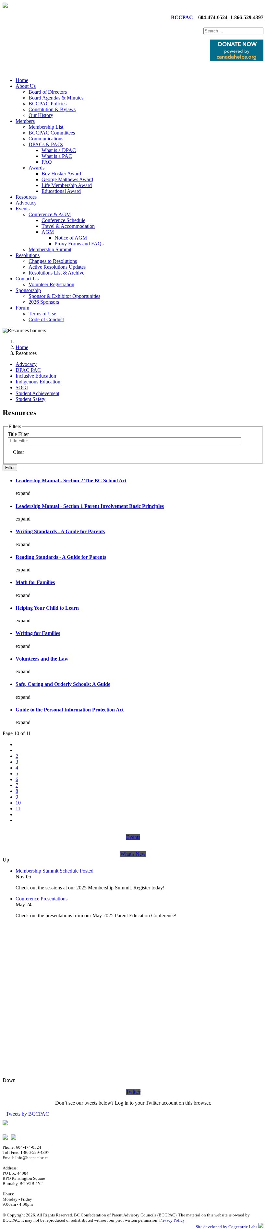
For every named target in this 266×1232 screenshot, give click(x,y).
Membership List (46, 127)
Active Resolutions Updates (57, 267)
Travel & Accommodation (68, 226)
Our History (41, 115)
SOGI (22, 387)
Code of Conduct (46, 319)
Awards (36, 167)
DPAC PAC (28, 370)
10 (18, 802)
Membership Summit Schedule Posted (54, 871)
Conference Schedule (63, 220)
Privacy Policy (172, 1220)
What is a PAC (57, 156)
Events (23, 208)
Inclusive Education (36, 376)
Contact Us (27, 278)
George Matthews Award (67, 179)
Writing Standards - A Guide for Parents (60, 531)
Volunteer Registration (51, 284)
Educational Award (61, 191)
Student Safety (30, 399)
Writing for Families (38, 633)
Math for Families (35, 582)
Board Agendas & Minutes (56, 97)
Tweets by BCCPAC (27, 1114)
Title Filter (19, 434)
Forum (22, 308)
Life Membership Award (67, 185)
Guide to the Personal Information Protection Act (70, 709)
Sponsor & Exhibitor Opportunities (64, 296)
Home (22, 80)
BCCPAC (180, 17)
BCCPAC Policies (47, 103)
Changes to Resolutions (53, 261)
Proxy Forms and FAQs (78, 243)
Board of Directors (48, 92)
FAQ (47, 162)
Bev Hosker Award (61, 173)
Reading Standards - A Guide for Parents (61, 557)
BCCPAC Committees (52, 132)
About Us (26, 86)
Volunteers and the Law (42, 659)
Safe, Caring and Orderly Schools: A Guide (63, 684)
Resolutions (28, 255)
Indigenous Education (38, 381)
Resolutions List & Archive (56, 273)
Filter (10, 467)
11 (18, 808)
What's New (133, 854)
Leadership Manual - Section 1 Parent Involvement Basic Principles (90, 506)
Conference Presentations (41, 898)
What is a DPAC (59, 150)
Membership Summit (50, 249)
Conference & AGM (50, 214)
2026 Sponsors (44, 302)
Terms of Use (42, 313)
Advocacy (26, 202)
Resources (26, 197)
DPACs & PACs (46, 144)
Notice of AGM (70, 238)
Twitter (133, 1092)
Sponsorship (28, 290)
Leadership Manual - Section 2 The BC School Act (71, 480)
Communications (46, 138)
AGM (48, 232)
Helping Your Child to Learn (47, 608)
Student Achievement (37, 393)
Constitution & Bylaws (52, 109)
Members (25, 121)
